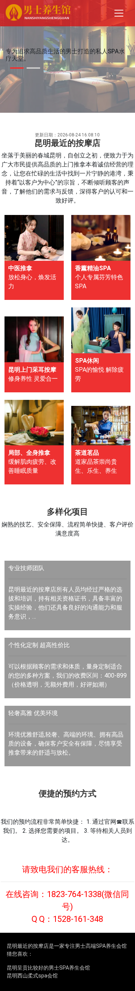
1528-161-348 (78, 919)
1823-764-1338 (74, 894)
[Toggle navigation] (118, 13)
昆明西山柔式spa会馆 (32, 976)
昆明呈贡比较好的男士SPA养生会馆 (48, 968)
